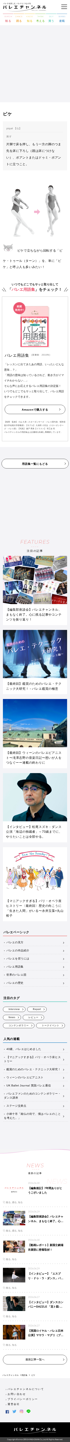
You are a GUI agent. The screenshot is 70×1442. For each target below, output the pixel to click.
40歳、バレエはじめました (23, 1049)
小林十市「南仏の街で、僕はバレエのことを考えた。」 (32, 1115)
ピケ (33, 1375)
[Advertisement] (35, 65)
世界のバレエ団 (16, 974)
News (12, 1017)
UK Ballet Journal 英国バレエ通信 (28, 1085)
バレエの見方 (15, 942)
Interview (14, 1009)
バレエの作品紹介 (17, 950)
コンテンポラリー (19, 1025)
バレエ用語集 (15, 966)
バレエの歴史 (15, 982)
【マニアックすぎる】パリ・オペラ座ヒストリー (32, 1059)
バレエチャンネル (10, 1375)
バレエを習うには (17, 958)
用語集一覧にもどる (35, 463)
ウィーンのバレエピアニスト (25, 1077)
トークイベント (51, 1025)
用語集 (24, 1375)
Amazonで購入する (35, 409)
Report (37, 1009)
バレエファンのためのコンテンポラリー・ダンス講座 (32, 1095)
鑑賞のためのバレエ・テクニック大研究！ (33, 1069)
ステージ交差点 (16, 1105)
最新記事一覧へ (35, 1359)
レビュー (33, 1017)
